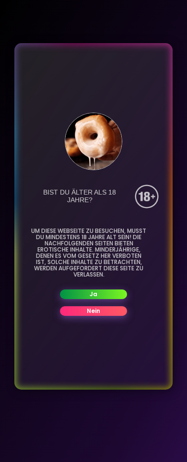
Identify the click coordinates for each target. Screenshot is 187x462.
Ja (93, 294)
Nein (93, 311)
